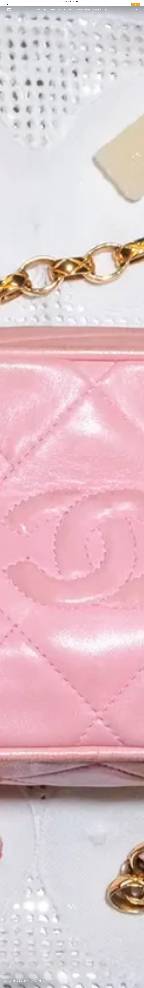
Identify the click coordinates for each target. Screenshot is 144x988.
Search (6, 4)
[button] (45, 9)
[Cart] (132, 9)
